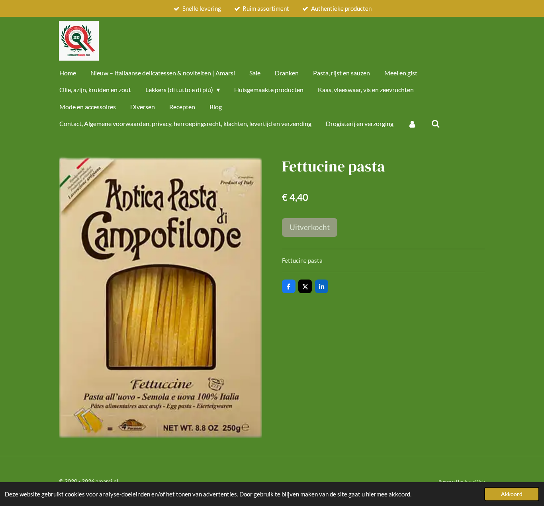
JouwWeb (474, 481)
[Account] (412, 123)
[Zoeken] (435, 123)
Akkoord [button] (511, 494)
